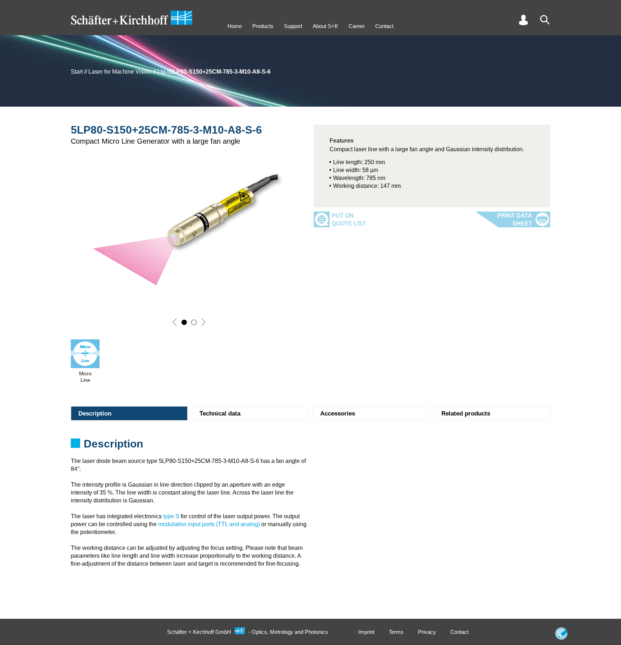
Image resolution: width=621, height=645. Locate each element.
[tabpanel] (310, 446)
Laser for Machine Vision (120, 72)
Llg (161, 72)
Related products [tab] (465, 413)
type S (171, 516)
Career (357, 26)
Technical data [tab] (219, 413)
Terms (396, 632)
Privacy (427, 632)
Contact (384, 26)
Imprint (366, 632)
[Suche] (544, 19)
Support (293, 26)
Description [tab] (94, 413)
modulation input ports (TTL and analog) (209, 524)
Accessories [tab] (337, 413)
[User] (523, 19)
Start (77, 72)
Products (262, 26)
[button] (174, 322)
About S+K (325, 26)
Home (234, 26)
